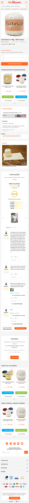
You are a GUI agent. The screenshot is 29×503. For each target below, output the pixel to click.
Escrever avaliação (20, 328)
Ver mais (3, 133)
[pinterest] (11, 44)
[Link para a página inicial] (2, 9)
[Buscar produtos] (26, 6)
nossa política (10, 494)
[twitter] (9, 44)
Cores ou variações (22, 96)
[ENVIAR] (14, 63)
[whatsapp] (14, 44)
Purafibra (6, 41)
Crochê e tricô (7, 9)
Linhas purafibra (23, 9)
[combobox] (14, 6)
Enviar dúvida (14, 357)
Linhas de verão (15, 9)
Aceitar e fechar (14, 498)
